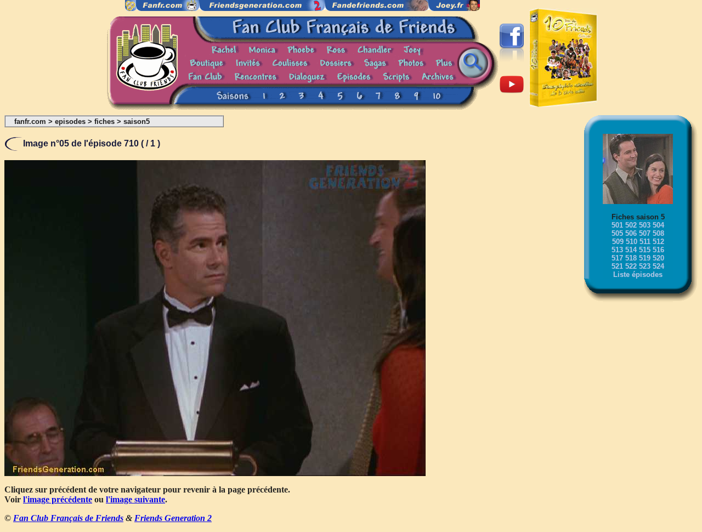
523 (644, 266)
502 (631, 225)
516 (658, 250)
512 (658, 241)
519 (644, 258)
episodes (70, 121)
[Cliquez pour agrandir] (215, 473)
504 (658, 225)
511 (644, 241)
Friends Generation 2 (173, 518)
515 (644, 250)
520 (658, 258)
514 (631, 250)
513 (617, 250)
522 (631, 266)
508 (658, 233)
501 (617, 225)
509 (618, 241)
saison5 (136, 121)
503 (644, 225)
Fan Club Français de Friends (68, 518)
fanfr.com (30, 121)
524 (658, 266)
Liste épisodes (638, 274)
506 (631, 233)
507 (644, 233)
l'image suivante (135, 499)
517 (617, 258)
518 (631, 258)
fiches (104, 121)
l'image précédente (57, 499)
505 (617, 233)
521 (617, 266)
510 (631, 241)
